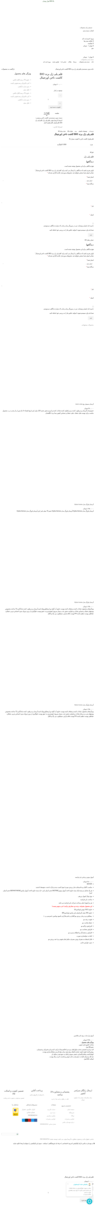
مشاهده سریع (91, 426)
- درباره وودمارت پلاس (68, 1122)
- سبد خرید (53, 1112)
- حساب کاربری (51, 1109)
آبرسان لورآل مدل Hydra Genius (84, 504)
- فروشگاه (72, 1112)
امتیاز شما (90, 177)
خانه (92, 69)
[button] (91, 421)
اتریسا (60, 120)
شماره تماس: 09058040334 (48, 1124)
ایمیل (92, 215)
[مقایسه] (91, 400)
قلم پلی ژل (46, 120)
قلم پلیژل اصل (48, 122)
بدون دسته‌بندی (86, 69)
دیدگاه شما (90, 184)
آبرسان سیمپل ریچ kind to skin (85, 404)
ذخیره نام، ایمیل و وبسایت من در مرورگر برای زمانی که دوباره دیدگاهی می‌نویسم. (68, 226)
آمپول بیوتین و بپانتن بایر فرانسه (84, 877)
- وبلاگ (73, 1116)
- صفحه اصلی (71, 1109)
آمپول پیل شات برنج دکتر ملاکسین (84, 1035)
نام (92, 206)
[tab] (91, 131)
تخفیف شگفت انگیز (8, 65)
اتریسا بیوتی (54, 120)
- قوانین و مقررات (70, 1119)
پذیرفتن (92, 1146)
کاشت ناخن (44, 118)
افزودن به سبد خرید (55, 107)
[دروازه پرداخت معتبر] (15, 1112)
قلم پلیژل (56, 122)
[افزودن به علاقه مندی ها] (91, 416)
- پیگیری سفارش (51, 1116)
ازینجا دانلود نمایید (18, 1143)
